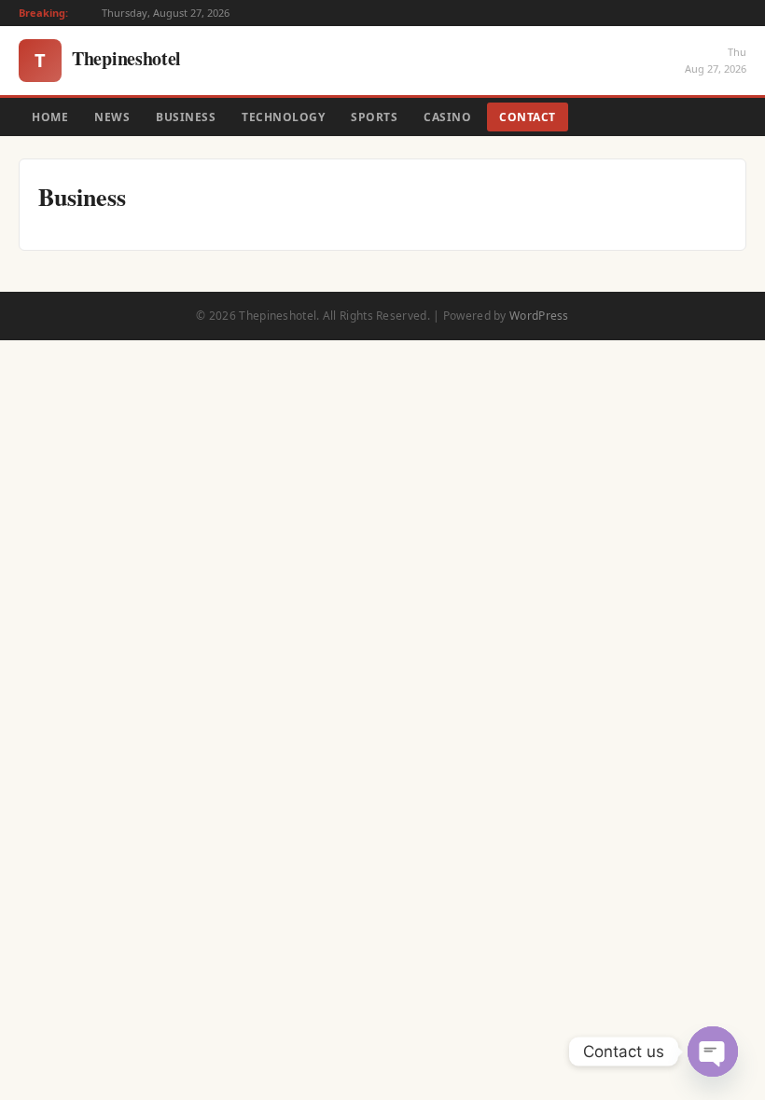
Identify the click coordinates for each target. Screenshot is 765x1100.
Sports (374, 117)
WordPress (539, 315)
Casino (447, 117)
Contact (527, 117)
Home (50, 117)
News (112, 117)
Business (186, 117)
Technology (283, 117)
